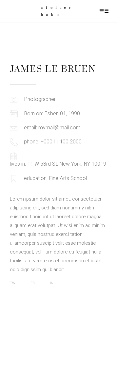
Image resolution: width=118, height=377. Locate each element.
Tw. (13, 283)
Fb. (32, 283)
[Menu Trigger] (106, 10)
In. (52, 283)
